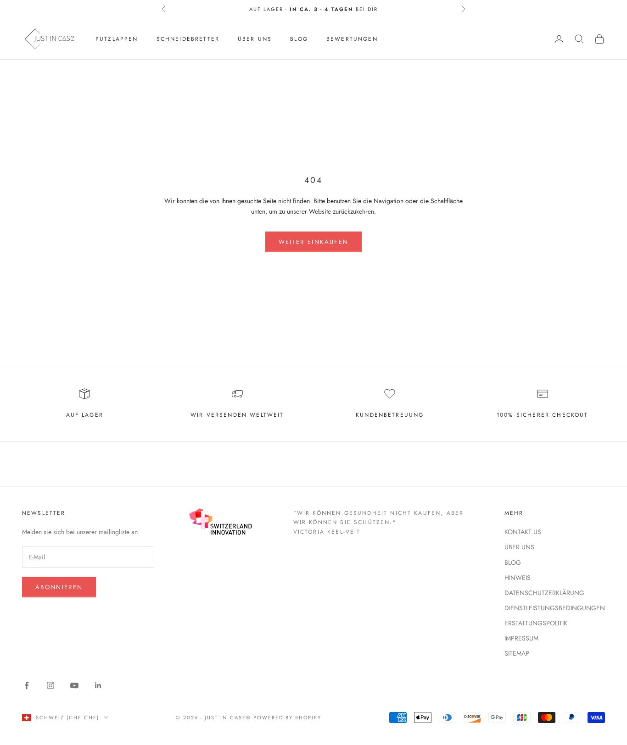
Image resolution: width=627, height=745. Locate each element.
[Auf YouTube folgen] (74, 685)
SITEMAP (516, 653)
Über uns (255, 39)
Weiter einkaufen (313, 241)
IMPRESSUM (521, 638)
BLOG (512, 562)
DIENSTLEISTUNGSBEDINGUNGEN (554, 608)
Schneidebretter (188, 39)
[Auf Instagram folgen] (50, 685)
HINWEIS (517, 577)
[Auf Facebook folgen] (26, 685)
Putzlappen (116, 39)
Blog (299, 39)
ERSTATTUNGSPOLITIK (535, 623)
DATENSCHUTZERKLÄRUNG (544, 592)
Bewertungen (352, 39)
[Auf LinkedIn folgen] (98, 685)
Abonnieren (59, 587)
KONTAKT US (522, 531)
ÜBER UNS (519, 547)
